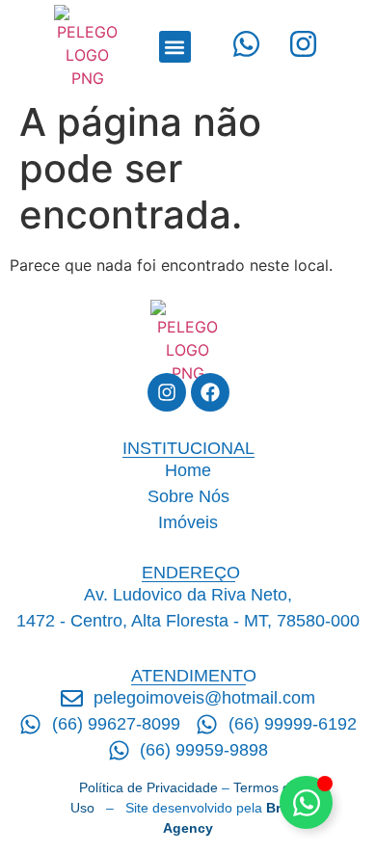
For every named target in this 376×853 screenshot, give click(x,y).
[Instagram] (167, 392)
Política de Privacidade (148, 787)
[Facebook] (210, 392)
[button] (175, 47)
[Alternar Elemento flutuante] (306, 802)
